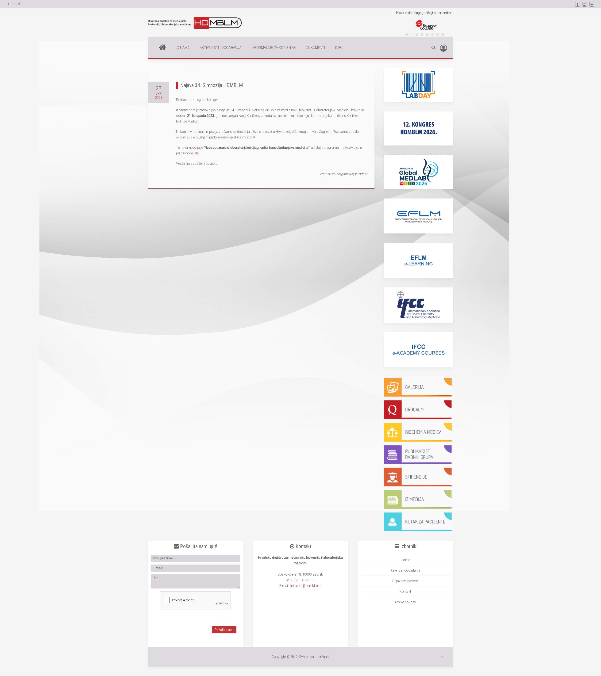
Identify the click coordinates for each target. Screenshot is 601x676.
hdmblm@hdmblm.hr (306, 586)
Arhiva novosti (405, 602)
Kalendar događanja (405, 570)
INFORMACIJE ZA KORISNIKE (274, 48)
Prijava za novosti (405, 581)
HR (10, 4)
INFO (339, 48)
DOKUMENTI (315, 48)
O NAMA (183, 48)
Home (163, 47)
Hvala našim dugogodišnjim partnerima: (424, 13)
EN (18, 4)
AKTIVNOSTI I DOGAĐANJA (220, 48)
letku (197, 153)
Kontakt (405, 591)
